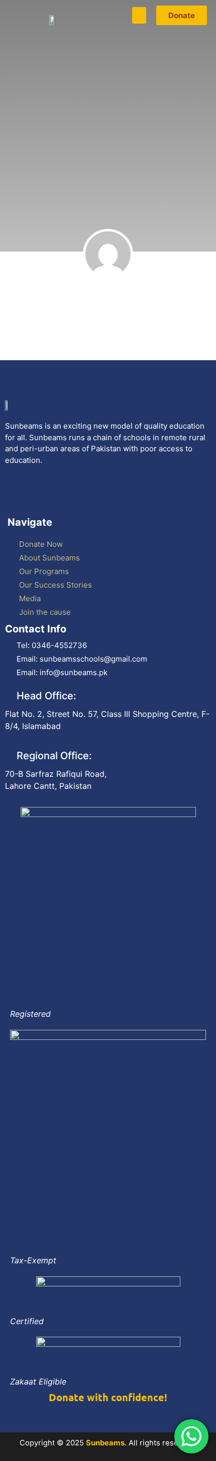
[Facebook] (17, 496)
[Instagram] (114, 496)
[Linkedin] (146, 496)
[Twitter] (49, 496)
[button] (139, 15)
